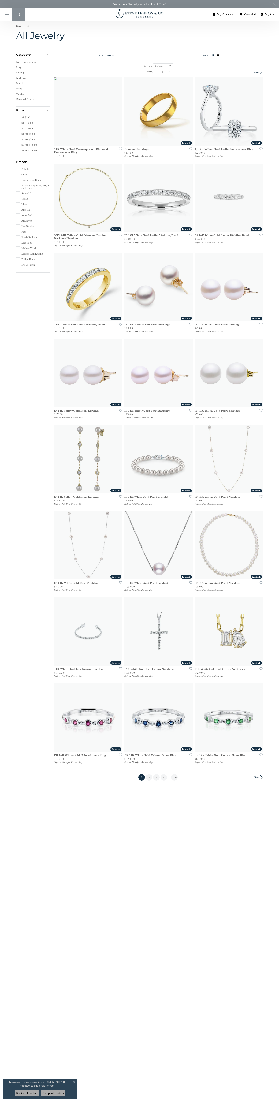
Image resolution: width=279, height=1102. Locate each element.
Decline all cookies (27, 1093)
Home (18, 26)
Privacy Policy (53, 1081)
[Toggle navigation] (7, 14)
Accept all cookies (53, 1093)
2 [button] (149, 777)
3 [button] (156, 777)
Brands (22, 162)
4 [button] (164, 777)
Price (20, 110)
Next (256, 71)
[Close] (274, 4)
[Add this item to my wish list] (119, 149)
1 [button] (143, 777)
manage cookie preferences (37, 1085)
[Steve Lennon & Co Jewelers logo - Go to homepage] (139, 14)
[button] (18, 14)
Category (23, 54)
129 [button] (175, 777)
